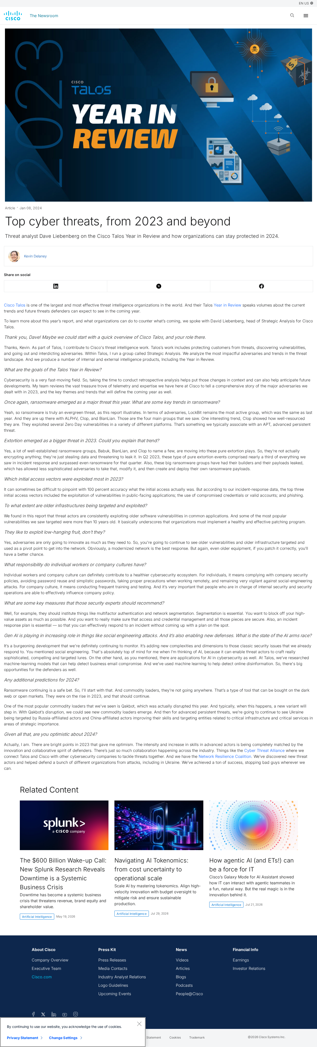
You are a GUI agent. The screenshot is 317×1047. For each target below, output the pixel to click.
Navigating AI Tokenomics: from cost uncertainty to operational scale (151, 869)
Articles (183, 968)
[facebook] (33, 1015)
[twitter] (44, 1015)
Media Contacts (112, 968)
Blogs (181, 976)
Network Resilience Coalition (225, 756)
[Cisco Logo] (13, 15)
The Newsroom (44, 15)
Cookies (175, 1037)
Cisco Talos (14, 305)
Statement (153, 1037)
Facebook (261, 286)
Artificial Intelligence (37, 917)
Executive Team (46, 968)
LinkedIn (55, 286)
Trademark (197, 1037)
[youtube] (64, 1015)
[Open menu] (306, 15)
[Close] (139, 1023)
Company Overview (50, 959)
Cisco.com (42, 976)
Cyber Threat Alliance (264, 750)
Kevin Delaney (35, 256)
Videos (182, 959)
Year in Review (227, 305)
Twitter (158, 286)
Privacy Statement (22, 1038)
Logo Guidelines (113, 985)
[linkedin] (54, 1015)
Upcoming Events (114, 993)
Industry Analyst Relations (122, 976)
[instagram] (75, 1015)
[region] (73, 1032)
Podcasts (184, 985)
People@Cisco (189, 993)
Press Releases (112, 959)
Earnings (241, 959)
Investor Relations (249, 968)
